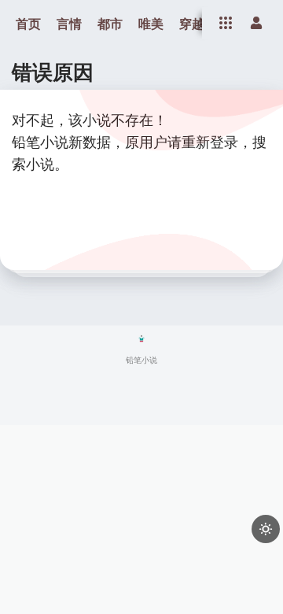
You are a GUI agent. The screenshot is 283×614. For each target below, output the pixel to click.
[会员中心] (256, 23)
